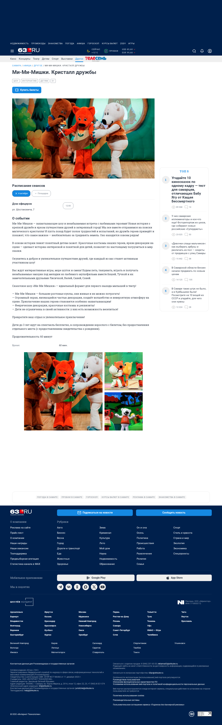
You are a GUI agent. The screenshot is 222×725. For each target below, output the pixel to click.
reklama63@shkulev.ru (168, 664)
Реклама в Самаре (144, 497)
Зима (102, 527)
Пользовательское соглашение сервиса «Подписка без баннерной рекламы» (148, 705)
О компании (17, 538)
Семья (140, 564)
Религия (141, 558)
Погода (69, 43)
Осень (140, 532)
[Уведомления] (202, 51)
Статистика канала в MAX (25, 564)
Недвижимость (19, 43)
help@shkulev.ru (31, 690)
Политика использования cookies (128, 695)
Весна (60, 538)
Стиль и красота (182, 532)
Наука (102, 553)
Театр (36, 58)
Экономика (180, 548)
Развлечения (144, 553)
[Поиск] (194, 51)
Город (60, 543)
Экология (178, 543)
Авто (60, 527)
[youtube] (102, 587)
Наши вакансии (19, 548)
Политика (142, 538)
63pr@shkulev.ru (156, 673)
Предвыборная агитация (24, 558)
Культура (104, 538)
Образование (107, 564)
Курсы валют (110, 43)
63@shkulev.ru (45, 686)
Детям (45, 58)
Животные (63, 558)
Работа (141, 548)
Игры (131, 43)
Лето (102, 543)
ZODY (123, 43)
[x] (94, 587)
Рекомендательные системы (126, 700)
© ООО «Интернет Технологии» (25, 714)
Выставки (67, 58)
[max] (85, 587)
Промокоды (38, 43)
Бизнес (61, 532)
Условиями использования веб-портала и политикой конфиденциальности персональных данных (159, 684)
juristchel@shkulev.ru (84, 688)
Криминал (105, 532)
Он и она (142, 527)
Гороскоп (93, 43)
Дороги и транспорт (68, 548)
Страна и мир (181, 538)
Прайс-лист (16, 532)
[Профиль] (210, 51)
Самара (16, 65)
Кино (13, 58)
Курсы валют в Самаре (115, 497)
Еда (59, 553)
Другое (79, 58)
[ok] (77, 587)
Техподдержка (18, 553)
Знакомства (55, 43)
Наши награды (18, 543)
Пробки (111, 51)
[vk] (68, 587)
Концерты (24, 58)
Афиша (81, 43)
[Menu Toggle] (12, 51)
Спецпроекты (181, 553)
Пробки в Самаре (72, 497)
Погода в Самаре (47, 497)
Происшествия (145, 543)
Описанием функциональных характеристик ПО (135, 682)
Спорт (55, 58)
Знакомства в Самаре (172, 497)
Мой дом (104, 548)
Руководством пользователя (126, 680)
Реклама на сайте (20, 527)
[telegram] (60, 587)
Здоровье (62, 564)
